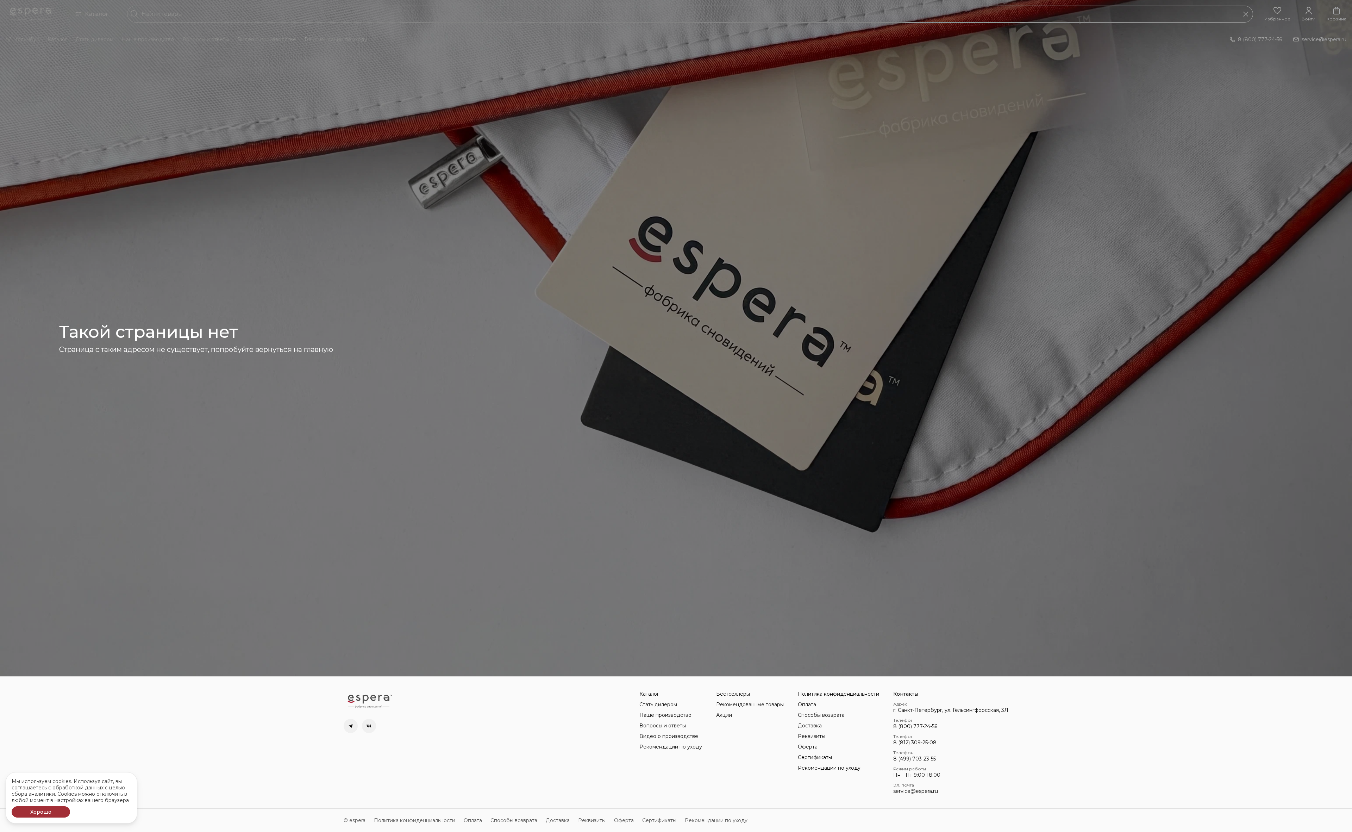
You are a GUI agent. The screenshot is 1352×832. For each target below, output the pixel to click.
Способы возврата (821, 715)
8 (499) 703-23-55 (914, 759)
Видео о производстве (266, 39)
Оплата (807, 704)
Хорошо (40, 812)
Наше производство (148, 39)
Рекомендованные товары (750, 704)
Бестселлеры (733, 694)
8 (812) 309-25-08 (915, 742)
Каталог (96, 14)
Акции (724, 715)
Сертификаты (815, 757)
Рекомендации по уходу (336, 39)
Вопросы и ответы (205, 39)
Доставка (810, 725)
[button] (1277, 14)
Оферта (808, 747)
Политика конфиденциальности (838, 694)
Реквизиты (811, 736)
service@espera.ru (915, 791)
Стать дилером (94, 39)
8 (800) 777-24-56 (915, 726)
